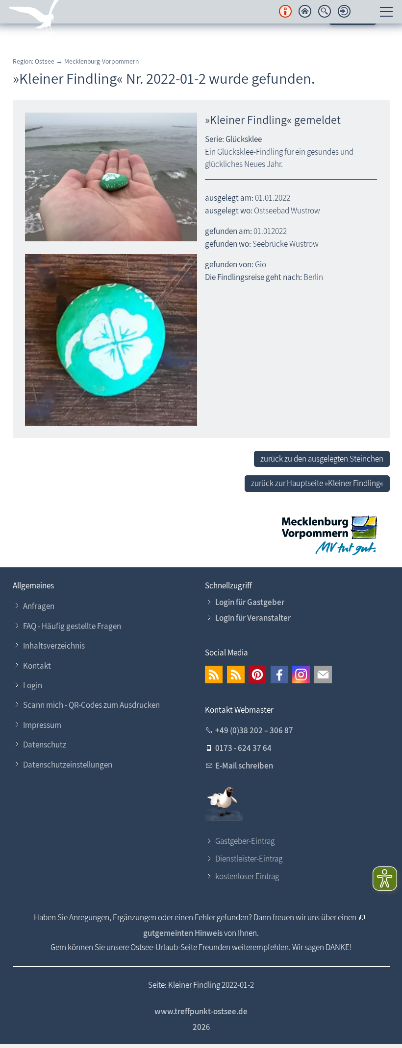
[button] (214, 674)
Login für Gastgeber (249, 602)
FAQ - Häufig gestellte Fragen (72, 626)
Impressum (42, 725)
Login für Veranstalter (253, 617)
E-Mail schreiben (244, 765)
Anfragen (38, 606)
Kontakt (37, 665)
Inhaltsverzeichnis (54, 645)
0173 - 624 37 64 (243, 748)
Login (32, 685)
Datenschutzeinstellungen (67, 764)
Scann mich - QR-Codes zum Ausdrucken (91, 704)
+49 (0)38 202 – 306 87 (254, 730)
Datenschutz (44, 744)
